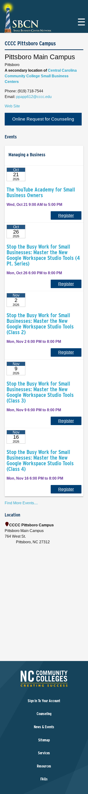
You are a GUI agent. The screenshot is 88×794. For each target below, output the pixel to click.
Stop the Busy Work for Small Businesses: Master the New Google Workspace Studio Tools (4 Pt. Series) (43, 255)
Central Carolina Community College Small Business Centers (41, 76)
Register (66, 215)
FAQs (43, 779)
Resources (44, 766)
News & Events (44, 727)
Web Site (12, 106)
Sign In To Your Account (44, 701)
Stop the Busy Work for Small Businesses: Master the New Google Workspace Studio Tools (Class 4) (40, 460)
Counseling (44, 714)
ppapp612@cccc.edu (34, 97)
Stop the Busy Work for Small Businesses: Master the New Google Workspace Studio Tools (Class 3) (40, 392)
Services (44, 753)
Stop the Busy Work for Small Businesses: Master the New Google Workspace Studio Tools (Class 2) (40, 324)
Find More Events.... (21, 503)
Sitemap (44, 740)
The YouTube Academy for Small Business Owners (41, 192)
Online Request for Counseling (43, 119)
